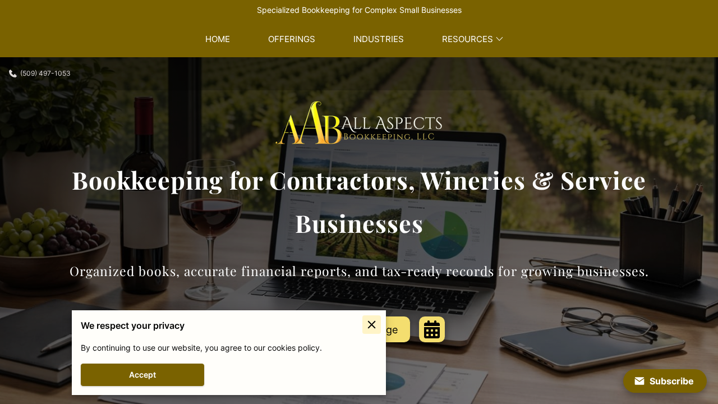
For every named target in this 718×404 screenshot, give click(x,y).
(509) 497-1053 (45, 73)
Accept (142, 374)
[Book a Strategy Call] (432, 329)
